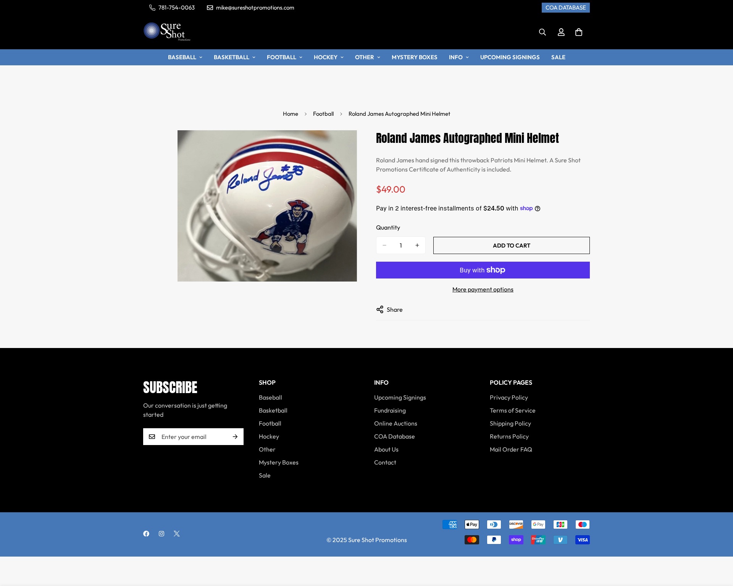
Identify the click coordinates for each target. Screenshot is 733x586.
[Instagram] (161, 534)
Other (364, 57)
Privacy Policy (509, 397)
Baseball (182, 57)
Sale (558, 57)
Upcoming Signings (510, 57)
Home (290, 113)
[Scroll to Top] (718, 544)
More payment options (482, 289)
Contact (385, 462)
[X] (177, 534)
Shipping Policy (510, 423)
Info (456, 57)
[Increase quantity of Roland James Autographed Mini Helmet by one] (417, 245)
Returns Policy (509, 436)
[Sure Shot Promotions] (167, 32)
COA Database (394, 436)
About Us (386, 449)
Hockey (325, 57)
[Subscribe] (235, 436)
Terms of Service (513, 410)
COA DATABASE (566, 7)
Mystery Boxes (415, 57)
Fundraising (390, 410)
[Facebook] (146, 534)
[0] (579, 32)
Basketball (231, 57)
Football (281, 57)
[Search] (542, 32)
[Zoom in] (350, 146)
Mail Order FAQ (511, 449)
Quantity (388, 227)
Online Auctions (395, 423)
